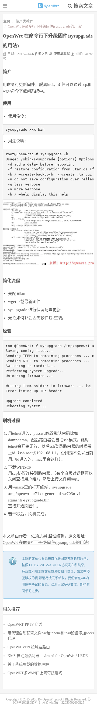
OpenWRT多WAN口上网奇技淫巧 (35, 673)
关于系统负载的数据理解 (28, 664)
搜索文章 (82, 6)
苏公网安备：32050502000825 (63, 703)
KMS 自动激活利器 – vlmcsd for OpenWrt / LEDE (48, 656)
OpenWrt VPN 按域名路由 (29, 647)
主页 (6, 21)
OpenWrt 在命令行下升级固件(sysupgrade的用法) (46, 542)
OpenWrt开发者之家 (48, 5)
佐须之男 (41, 54)
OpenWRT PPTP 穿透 (25, 624)
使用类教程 (24, 21)
